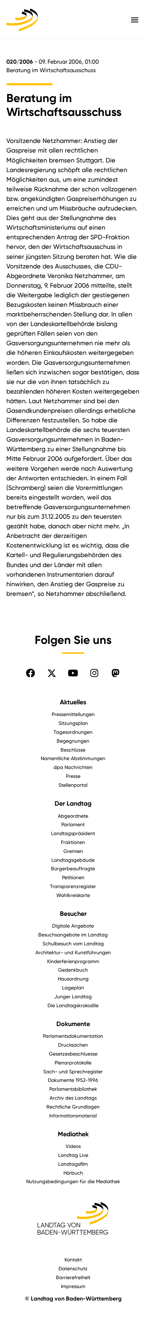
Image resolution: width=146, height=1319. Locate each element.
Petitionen (73, 877)
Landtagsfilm (73, 1164)
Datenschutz (73, 1268)
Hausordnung (73, 979)
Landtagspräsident (73, 833)
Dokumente (73, 1024)
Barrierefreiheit (73, 1277)
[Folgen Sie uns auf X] (52, 673)
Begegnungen (73, 741)
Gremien (73, 851)
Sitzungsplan (73, 723)
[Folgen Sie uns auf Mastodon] (115, 673)
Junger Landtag (73, 996)
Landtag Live (73, 1155)
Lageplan (73, 987)
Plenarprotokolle (73, 1062)
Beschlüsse (73, 750)
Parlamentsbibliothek (73, 1089)
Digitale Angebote (73, 926)
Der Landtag (73, 803)
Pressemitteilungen (73, 714)
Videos (73, 1146)
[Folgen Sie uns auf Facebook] (30, 673)
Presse (73, 776)
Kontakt (73, 1259)
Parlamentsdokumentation (73, 1036)
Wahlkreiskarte (73, 895)
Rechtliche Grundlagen (73, 1107)
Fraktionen (73, 842)
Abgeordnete (73, 816)
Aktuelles (73, 702)
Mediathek (73, 1134)
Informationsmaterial (73, 1115)
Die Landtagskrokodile (73, 1005)
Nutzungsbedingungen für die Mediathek (73, 1181)
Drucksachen (73, 1045)
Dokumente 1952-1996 (73, 1080)
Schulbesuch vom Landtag (73, 943)
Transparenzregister (73, 886)
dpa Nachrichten (73, 767)
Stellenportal (73, 785)
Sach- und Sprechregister (73, 1071)
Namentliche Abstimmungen (73, 758)
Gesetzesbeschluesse (73, 1054)
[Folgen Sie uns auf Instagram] (94, 673)
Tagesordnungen (73, 732)
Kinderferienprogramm (73, 961)
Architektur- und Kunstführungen (73, 952)
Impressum (73, 1286)
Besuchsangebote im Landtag (73, 934)
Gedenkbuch (73, 970)
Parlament (73, 824)
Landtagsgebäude (73, 860)
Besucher (73, 914)
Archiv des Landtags (73, 1098)
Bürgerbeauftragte (73, 868)
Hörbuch (73, 1173)
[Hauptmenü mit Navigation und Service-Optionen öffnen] (134, 20)
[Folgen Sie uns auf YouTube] (73, 673)
